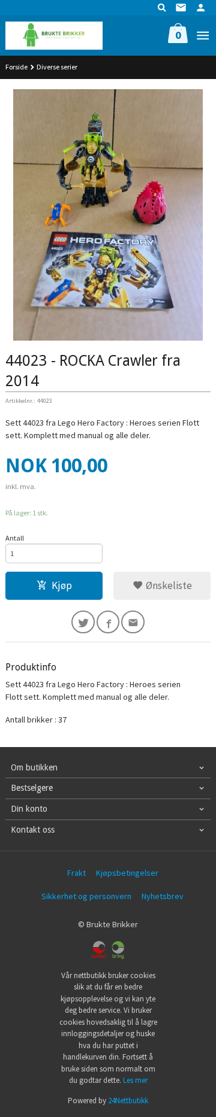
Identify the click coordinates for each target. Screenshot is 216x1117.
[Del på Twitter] (83, 622)
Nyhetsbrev (163, 896)
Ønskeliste (167, 585)
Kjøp (62, 585)
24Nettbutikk (128, 1100)
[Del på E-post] (133, 622)
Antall (14, 537)
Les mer (135, 1080)
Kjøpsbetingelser (127, 872)
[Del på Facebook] (108, 622)
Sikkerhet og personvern (86, 896)
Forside (16, 66)
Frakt (76, 872)
